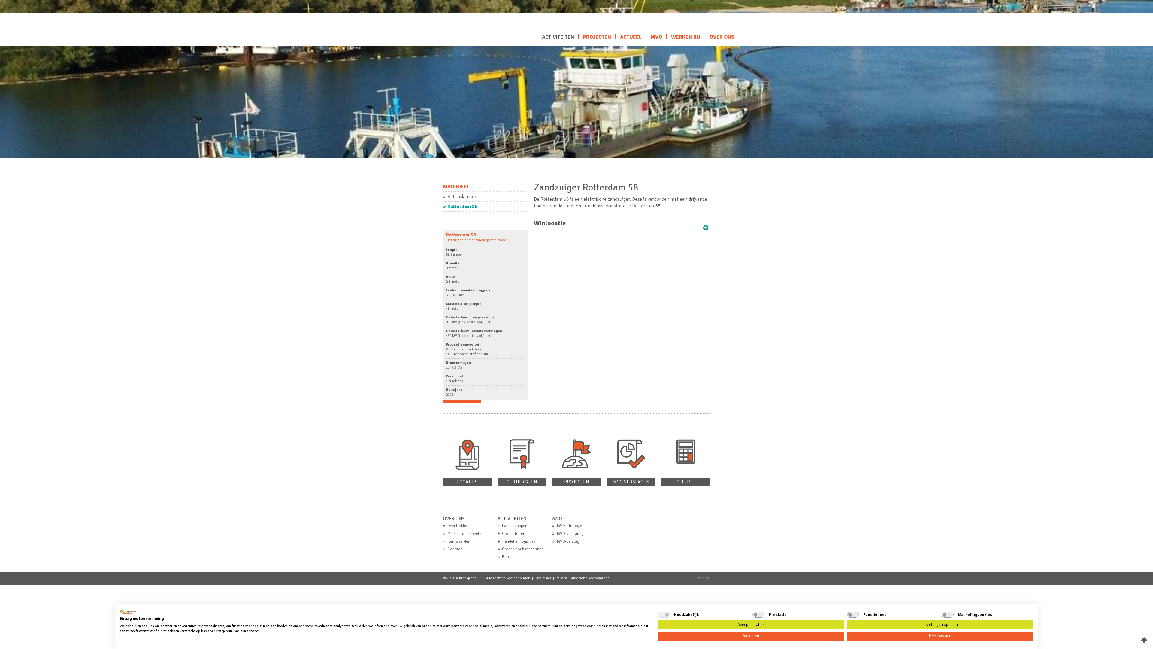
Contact (454, 549)
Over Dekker (457, 525)
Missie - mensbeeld (464, 533)
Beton (507, 556)
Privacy (561, 578)
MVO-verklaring (570, 533)
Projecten (576, 482)
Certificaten (522, 482)
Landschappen (514, 525)
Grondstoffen (513, 533)
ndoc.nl (704, 578)
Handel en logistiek (519, 541)
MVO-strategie (569, 525)
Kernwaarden (458, 541)
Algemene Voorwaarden (590, 578)
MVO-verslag (568, 541)
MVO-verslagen (631, 482)
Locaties (467, 482)
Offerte (685, 482)
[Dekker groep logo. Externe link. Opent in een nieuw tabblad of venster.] (128, 612)
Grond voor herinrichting (522, 549)
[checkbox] (664, 615)
